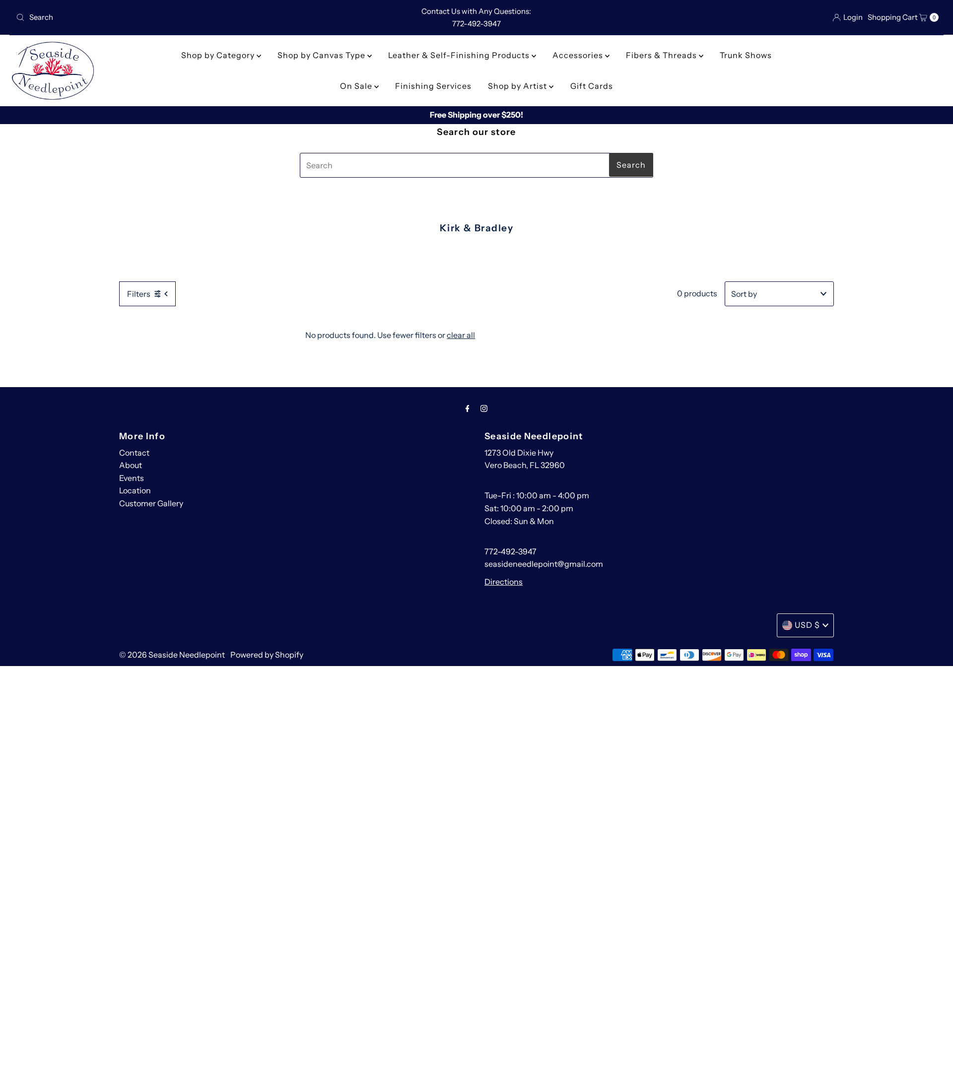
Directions (503, 582)
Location (135, 490)
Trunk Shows (746, 55)
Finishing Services (433, 86)
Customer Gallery (151, 503)
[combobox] (164, 17)
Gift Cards (591, 86)
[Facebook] (468, 408)
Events (131, 478)
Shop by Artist (518, 86)
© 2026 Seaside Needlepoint (172, 655)
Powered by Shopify (266, 655)
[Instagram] (483, 408)
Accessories (578, 55)
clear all (461, 335)
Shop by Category (219, 55)
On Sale (357, 86)
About (130, 465)
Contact (134, 453)
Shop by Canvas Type (322, 55)
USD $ (807, 625)
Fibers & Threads (662, 55)
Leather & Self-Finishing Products (460, 55)
